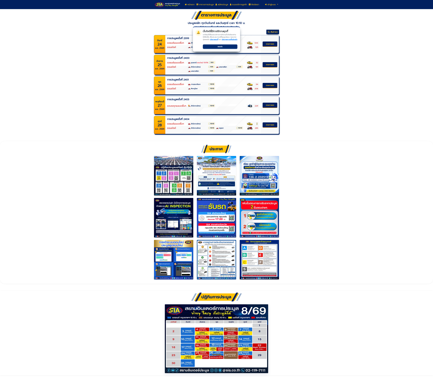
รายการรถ (270, 44)
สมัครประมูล (222, 4)
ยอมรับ (220, 46)
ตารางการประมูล (206, 4)
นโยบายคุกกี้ (214, 39)
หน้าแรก (191, 4)
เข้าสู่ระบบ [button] (271, 4)
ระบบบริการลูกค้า (239, 4)
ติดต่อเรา (254, 4)
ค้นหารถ (274, 32)
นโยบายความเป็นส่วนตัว (229, 39)
